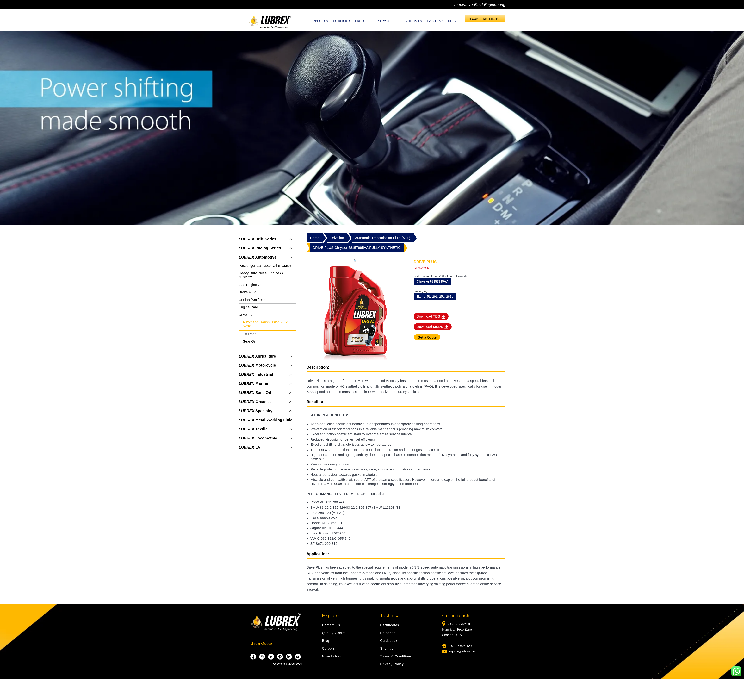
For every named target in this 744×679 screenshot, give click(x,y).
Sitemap (386, 648)
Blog (325, 641)
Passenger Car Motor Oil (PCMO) (265, 266)
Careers (328, 648)
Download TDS (429, 316)
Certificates (411, 20)
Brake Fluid (247, 292)
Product (362, 20)
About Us (320, 20)
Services (385, 20)
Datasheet (388, 633)
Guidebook (341, 20)
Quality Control (334, 633)
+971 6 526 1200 (460, 646)
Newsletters (331, 656)
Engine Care (248, 307)
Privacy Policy (392, 664)
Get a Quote (261, 643)
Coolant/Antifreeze (253, 300)
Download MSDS (430, 327)
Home (314, 238)
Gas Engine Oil (250, 285)
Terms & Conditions (396, 656)
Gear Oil (249, 341)
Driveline (245, 315)
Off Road (250, 334)
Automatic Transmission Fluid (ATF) (382, 238)
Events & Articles (441, 20)
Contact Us (331, 625)
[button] (355, 260)
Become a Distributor (484, 18)
